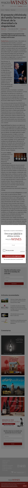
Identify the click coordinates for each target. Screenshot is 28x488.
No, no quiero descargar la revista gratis (13, 259)
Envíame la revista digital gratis (13, 256)
